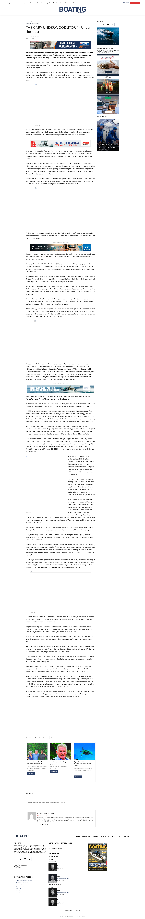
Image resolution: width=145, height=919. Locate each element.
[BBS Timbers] (108, 114)
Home (27, 21)
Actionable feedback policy (23, 884)
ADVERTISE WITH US (55, 884)
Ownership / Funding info (22, 882)
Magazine (32, 21)
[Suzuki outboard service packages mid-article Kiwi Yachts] (60, 50)
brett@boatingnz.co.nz (63, 892)
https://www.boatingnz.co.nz (45, 815)
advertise (126, 3)
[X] (43, 737)
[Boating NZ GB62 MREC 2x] (108, 45)
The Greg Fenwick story (58, 762)
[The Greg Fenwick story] (60, 751)
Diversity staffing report (22, 892)
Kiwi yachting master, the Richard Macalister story (35, 763)
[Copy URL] (51, 737)
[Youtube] (47, 824)
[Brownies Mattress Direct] (108, 73)
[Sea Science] (108, 93)
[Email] (47, 737)
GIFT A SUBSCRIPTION (55, 848)
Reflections (35, 23)
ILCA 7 (101, 142)
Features (38, 21)
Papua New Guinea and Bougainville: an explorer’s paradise (82, 763)
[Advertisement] (60, 712)
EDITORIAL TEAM (54, 857)
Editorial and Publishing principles (24, 880)
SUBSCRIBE (52, 846)
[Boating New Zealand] (32, 818)
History (28, 759)
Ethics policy (19, 888)
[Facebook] (35, 737)
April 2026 (52, 759)
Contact (51, 859)
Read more (30, 773)
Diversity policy (19, 890)
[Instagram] (40, 824)
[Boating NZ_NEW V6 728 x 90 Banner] (60, 392)
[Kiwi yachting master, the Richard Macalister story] (37, 751)
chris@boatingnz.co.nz (63, 878)
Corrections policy (20, 886)
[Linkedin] (39, 737)
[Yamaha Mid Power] (60, 147)
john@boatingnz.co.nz (62, 867)
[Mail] (45, 824)
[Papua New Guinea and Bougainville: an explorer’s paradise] (84, 751)
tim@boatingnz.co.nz (62, 901)
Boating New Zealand (35, 36)
